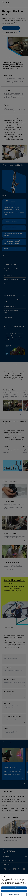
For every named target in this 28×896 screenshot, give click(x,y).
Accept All (14, 887)
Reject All (14, 891)
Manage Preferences (14, 894)
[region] (14, 885)
